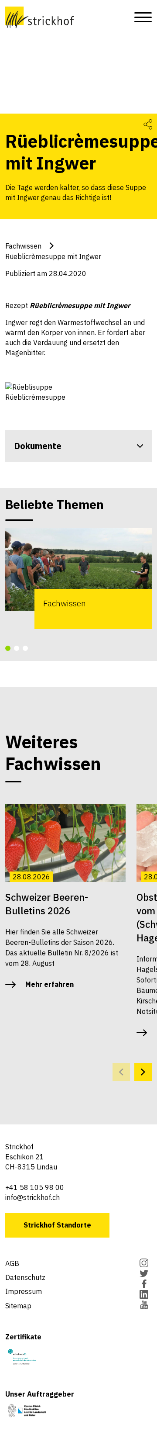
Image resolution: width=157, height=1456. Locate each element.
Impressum (23, 1291)
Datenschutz (25, 1277)
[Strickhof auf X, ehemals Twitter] (144, 1274)
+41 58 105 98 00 (34, 1187)
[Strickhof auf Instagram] (144, 1264)
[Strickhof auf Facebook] (144, 1285)
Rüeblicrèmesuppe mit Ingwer (53, 256)
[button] (7, 648)
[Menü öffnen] (140, 17)
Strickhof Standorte (57, 1225)
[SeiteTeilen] (147, 124)
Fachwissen (23, 246)
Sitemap (18, 1305)
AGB (12, 1263)
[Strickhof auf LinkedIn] (144, 1295)
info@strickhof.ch (32, 1197)
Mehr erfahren (49, 984)
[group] (78, 578)
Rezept (67, 305)
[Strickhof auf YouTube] (144, 1305)
